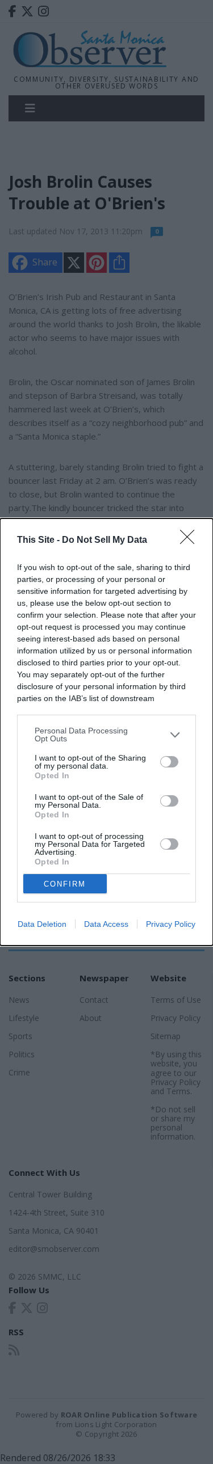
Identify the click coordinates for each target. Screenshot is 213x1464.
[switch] (169, 761)
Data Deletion (42, 924)
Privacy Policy (170, 924)
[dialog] (106, 732)
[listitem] (106, 734)
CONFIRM (65, 884)
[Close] (191, 540)
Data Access (106, 924)
